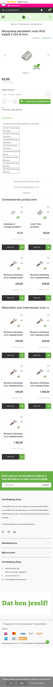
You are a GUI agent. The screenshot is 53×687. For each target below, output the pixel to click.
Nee (22, 683)
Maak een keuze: (9, 90)
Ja (11, 683)
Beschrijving (7, 118)
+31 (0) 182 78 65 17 (12, 10)
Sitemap (4, 629)
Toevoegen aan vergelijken (26, 182)
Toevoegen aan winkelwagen (37, 101)
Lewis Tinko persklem (35, 225)
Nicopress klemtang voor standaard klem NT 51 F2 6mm (13, 384)
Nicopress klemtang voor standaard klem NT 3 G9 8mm (13, 435)
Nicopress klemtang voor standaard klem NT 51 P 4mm (13, 333)
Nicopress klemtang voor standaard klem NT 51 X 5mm (39, 333)
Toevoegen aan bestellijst (26, 187)
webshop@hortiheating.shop (15, 579)
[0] (49, 10)
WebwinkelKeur (41, 643)
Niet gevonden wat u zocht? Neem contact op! (18, 110)
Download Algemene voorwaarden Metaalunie (18, 524)
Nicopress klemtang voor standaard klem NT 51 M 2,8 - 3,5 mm (39, 276)
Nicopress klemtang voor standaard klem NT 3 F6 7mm (39, 384)
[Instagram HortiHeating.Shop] (8, 532)
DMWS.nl (43, 624)
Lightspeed (28, 624)
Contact (26, 193)
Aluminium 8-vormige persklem (12, 225)
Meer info (10, 247)
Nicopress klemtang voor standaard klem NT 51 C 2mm (13, 276)
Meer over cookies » (38, 683)
